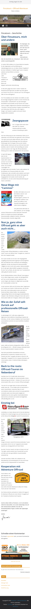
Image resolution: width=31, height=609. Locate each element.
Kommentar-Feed (5, 585)
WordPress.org (4, 588)
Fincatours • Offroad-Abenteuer (15, 8)
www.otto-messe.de (15, 561)
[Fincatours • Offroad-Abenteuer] (3, 25)
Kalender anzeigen (25, 572)
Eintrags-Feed (4, 583)
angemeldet (10, 536)
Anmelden (3, 580)
